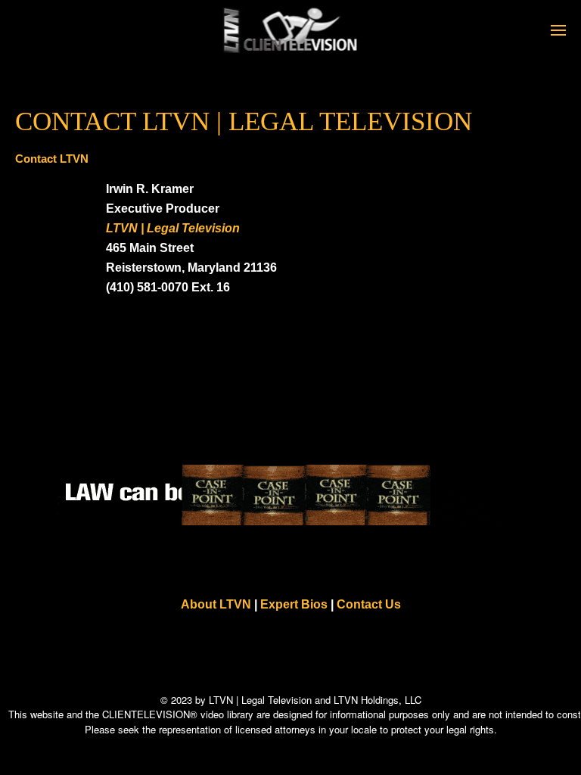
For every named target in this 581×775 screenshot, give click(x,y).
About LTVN (216, 604)
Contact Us (369, 604)
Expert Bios (294, 604)
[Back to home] (291, 30)
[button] (558, 30)
